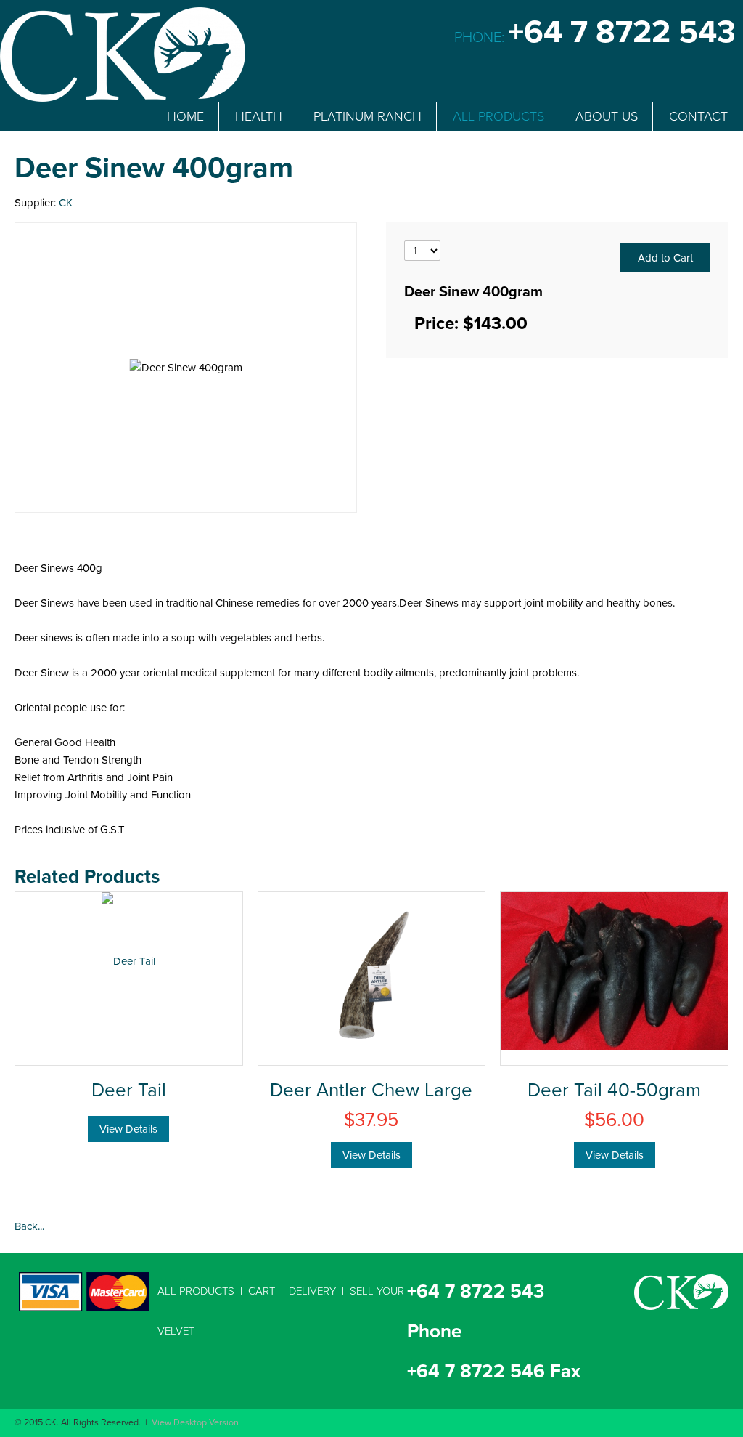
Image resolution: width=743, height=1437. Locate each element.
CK (66, 202)
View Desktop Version (195, 1422)
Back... (29, 1226)
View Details (128, 1129)
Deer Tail (128, 1090)
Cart (261, 1291)
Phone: (595, 37)
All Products (195, 1291)
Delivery (312, 1291)
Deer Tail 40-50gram (614, 1090)
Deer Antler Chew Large (371, 1090)
